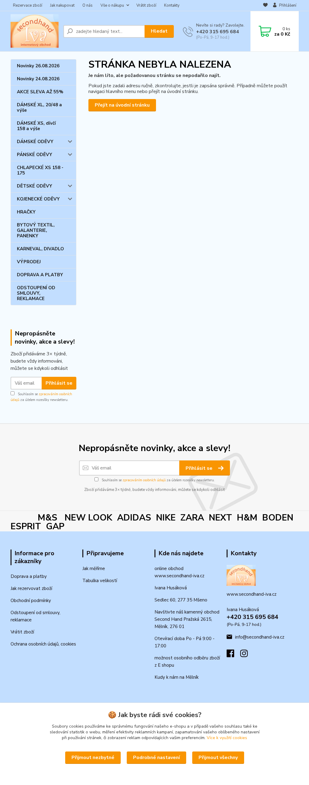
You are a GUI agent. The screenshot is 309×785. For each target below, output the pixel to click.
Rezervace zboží (27, 5)
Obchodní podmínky (31, 601)
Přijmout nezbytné (93, 757)
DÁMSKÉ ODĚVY (35, 142)
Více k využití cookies (227, 738)
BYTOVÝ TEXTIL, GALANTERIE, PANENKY (36, 230)
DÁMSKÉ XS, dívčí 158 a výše (36, 126)
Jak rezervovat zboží (31, 588)
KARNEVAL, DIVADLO (40, 249)
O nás (87, 5)
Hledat (159, 31)
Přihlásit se (59, 383)
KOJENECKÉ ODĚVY (38, 199)
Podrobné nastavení (156, 757)
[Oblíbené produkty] (265, 5)
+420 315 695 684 (217, 31)
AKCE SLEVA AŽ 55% (40, 92)
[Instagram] (247, 655)
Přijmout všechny (218, 757)
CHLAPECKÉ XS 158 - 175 (40, 170)
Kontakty (172, 5)
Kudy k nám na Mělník (176, 677)
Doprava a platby (29, 576)
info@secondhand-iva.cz (259, 637)
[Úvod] (35, 31)
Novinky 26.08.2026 (38, 66)
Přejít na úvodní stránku (122, 105)
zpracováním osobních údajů (144, 480)
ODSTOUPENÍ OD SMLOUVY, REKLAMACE (36, 293)
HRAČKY (26, 212)
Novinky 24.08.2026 (38, 79)
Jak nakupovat (62, 5)
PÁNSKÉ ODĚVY (34, 155)
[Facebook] (233, 655)
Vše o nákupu (112, 5)
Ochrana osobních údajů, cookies (43, 644)
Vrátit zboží (146, 5)
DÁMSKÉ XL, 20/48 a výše (39, 107)
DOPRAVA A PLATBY (40, 275)
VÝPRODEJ (29, 262)
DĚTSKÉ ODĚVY (34, 186)
